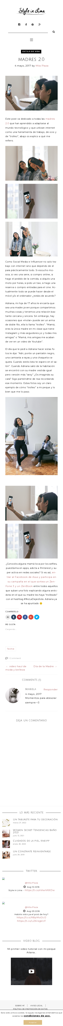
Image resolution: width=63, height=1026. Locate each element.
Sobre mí (19, 1006)
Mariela (30, 689)
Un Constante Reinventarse (32, 851)
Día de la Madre (43, 666)
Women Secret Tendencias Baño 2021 (35, 831)
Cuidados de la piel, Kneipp (31, 841)
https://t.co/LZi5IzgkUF (31, 920)
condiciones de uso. (37, 1015)
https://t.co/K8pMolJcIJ (31, 917)
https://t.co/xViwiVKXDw (40, 890)
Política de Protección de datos (30, 1009)
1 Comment (15, 658)
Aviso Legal (36, 1006)
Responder (51, 689)
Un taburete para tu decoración (35, 819)
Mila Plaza (42, 65)
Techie (10, 649)
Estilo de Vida (31, 51)
